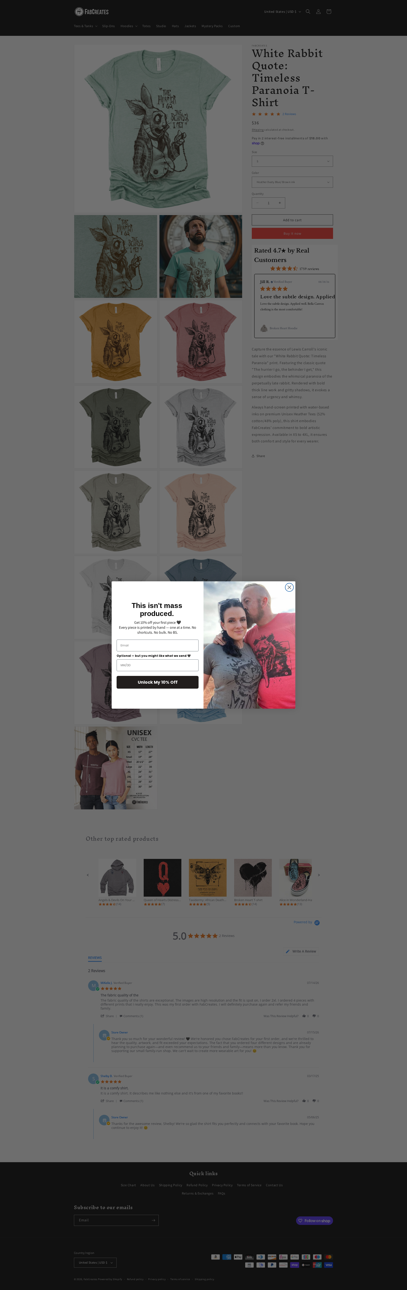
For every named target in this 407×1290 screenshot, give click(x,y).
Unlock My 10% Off (158, 682)
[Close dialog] (289, 587)
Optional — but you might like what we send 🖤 (154, 656)
